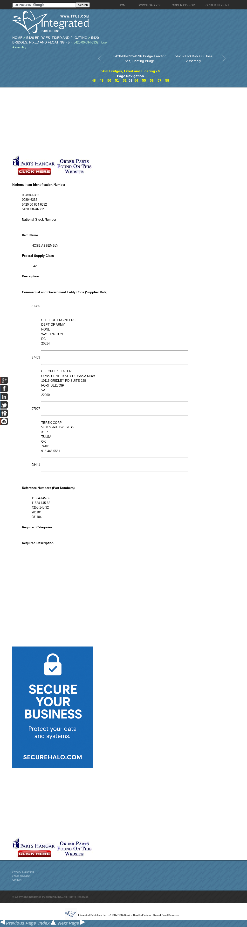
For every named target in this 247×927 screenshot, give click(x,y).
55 (144, 80)
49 (101, 80)
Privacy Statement (23, 871)
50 (109, 80)
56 (152, 80)
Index (44, 923)
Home (17, 38)
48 (94, 80)
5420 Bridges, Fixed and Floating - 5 (130, 71)
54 (136, 80)
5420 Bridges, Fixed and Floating (56, 38)
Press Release (21, 875)
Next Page (69, 923)
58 (167, 80)
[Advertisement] (114, 121)
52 (125, 80)
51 (117, 80)
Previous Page (20, 923)
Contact (16, 879)
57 (159, 80)
